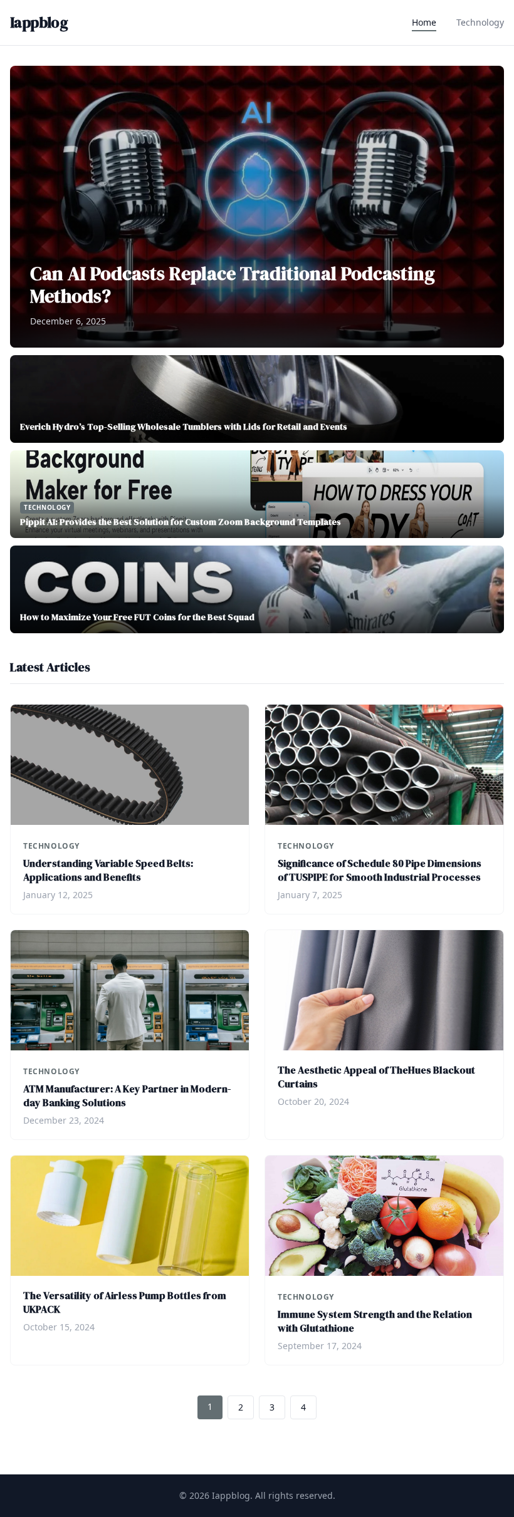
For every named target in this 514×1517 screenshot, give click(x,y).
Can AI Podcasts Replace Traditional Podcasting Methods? (232, 285)
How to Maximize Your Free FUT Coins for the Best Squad (137, 617)
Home (424, 22)
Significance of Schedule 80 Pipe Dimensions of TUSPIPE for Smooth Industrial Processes (379, 870)
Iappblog (39, 23)
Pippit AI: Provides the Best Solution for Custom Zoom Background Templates (180, 521)
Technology (480, 22)
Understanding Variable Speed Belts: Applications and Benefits (108, 870)
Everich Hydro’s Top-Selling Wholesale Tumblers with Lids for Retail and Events (183, 426)
